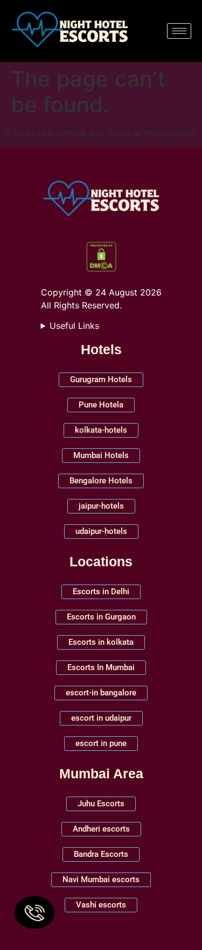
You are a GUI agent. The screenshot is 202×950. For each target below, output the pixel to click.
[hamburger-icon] (179, 31)
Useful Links (74, 325)
